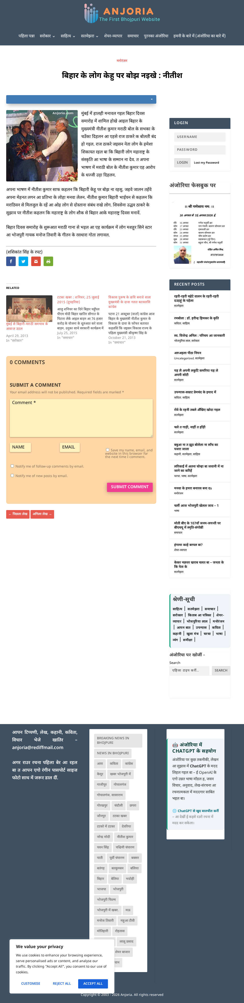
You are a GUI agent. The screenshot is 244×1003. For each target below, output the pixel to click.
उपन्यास (201, 628)
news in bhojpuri (113, 753)
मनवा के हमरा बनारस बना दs (193, 488)
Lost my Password (206, 163)
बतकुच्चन (117, 868)
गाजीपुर (102, 785)
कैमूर (100, 774)
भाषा (183, 476)
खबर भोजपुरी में (120, 774)
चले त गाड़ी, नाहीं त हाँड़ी (189, 427)
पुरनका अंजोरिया (156, 36)
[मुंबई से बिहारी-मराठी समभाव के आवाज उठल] (29, 308)
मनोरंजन (122, 61)
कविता (177, 324)
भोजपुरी (118, 889)
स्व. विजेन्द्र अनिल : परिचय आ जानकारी (199, 336)
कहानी (177, 454)
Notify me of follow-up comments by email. (49, 466)
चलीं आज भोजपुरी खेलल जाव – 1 (196, 506)
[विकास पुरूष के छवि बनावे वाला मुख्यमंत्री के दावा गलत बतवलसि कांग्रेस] (134, 320)
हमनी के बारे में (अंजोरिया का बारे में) (199, 36)
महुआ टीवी (128, 921)
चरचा (177, 476)
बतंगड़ (101, 868)
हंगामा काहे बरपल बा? (188, 545)
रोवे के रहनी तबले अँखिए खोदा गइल (197, 410)
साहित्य (66, 36)
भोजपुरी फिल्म (106, 900)
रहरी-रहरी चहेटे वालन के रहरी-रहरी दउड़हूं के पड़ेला (196, 298)
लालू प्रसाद (126, 942)
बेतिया (115, 879)
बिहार (100, 879)
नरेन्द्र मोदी (103, 837)
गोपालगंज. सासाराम (110, 795)
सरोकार (45, 36)
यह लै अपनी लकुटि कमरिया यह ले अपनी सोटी (196, 373)
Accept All (93, 984)
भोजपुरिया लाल (182, 341)
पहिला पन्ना (27, 36)
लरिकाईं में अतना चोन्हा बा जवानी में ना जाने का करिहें (199, 468)
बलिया (134, 868)
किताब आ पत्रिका (200, 615)
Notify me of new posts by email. (41, 476)
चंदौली (118, 805)
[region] (62, 966)
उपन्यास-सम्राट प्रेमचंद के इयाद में (195, 392)
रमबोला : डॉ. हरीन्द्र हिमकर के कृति (196, 318)
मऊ (128, 910)
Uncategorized (184, 358)
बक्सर (135, 858)
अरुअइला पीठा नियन (187, 353)
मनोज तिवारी (105, 921)
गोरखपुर (102, 805)
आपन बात (184, 628)
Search (174, 663)
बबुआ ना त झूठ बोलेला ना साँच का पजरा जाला (196, 447)
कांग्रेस (129, 764)
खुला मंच (193, 634)
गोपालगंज (120, 785)
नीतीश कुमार (125, 837)
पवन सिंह (103, 847)
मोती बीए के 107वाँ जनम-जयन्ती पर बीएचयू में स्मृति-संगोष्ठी (197, 525)
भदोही (130, 879)
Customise (30, 984)
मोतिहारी (102, 931)
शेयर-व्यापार (113, 36)
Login (182, 163)
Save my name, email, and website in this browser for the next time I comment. (129, 453)
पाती (100, 858)
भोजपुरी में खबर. (108, 910)
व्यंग (176, 640)
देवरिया (126, 826)
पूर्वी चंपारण (117, 858)
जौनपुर (101, 816)
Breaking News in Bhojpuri (113, 740)
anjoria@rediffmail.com (37, 748)
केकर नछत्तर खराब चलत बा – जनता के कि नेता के (199, 564)
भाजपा (101, 889)
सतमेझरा (87, 36)
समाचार (133, 36)
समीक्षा (188, 640)
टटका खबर (120, 816)
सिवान (115, 962)
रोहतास (120, 931)
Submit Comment (130, 487)
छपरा (133, 805)
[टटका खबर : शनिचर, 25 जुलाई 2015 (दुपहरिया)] (82, 318)
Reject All (62, 984)
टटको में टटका (106, 826)
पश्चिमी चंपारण (125, 847)
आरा (100, 764)
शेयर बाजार (122, 952)
